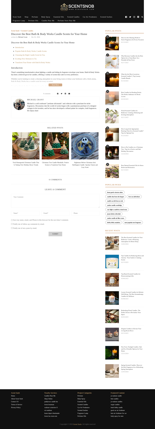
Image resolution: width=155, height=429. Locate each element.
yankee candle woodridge (114, 205)
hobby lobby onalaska (113, 222)
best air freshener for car (119, 413)
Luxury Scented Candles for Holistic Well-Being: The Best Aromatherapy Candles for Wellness (132, 294)
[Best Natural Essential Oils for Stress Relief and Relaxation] (112, 171)
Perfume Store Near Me (66, 21)
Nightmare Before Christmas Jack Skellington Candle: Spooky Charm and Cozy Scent (85, 165)
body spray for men (117, 416)
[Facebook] (126, 17)
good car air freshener (118, 410)
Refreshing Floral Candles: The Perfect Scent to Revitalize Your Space (131, 312)
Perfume (35, 17)
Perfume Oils (33, 21)
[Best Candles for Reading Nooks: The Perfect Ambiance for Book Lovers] (112, 98)
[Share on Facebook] (57, 94)
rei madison (48, 410)
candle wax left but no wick (115, 201)
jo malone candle (116, 396)
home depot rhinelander (52, 413)
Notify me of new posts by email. (25, 228)
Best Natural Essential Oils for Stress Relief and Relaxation (132, 166)
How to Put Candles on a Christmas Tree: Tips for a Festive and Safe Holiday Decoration (132, 149)
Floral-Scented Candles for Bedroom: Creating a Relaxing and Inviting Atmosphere (132, 113)
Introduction (19, 47)
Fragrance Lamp (19, 21)
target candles (115, 404)
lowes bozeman (49, 404)
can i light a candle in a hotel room (117, 209)
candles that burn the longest (115, 197)
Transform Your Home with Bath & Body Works (32, 62)
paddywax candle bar (51, 401)
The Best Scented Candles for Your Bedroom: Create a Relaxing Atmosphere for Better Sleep (132, 239)
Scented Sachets (106, 17)
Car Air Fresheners (90, 17)
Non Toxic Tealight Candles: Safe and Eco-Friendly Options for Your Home (131, 349)
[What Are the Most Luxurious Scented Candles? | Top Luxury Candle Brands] (112, 80)
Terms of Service (16, 404)
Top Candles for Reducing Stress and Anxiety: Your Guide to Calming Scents (132, 258)
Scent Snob (17, 17)
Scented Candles (73, 17)
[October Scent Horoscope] (25, 145)
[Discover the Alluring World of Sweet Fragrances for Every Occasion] (112, 43)
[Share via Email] (68, 94)
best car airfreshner (134, 197)
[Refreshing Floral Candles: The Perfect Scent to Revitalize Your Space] (112, 316)
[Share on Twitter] (61, 94)
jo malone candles (116, 401)
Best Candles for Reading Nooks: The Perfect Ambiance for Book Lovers (131, 94)
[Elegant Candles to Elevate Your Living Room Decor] (112, 334)
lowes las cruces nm (50, 416)
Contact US (14, 401)
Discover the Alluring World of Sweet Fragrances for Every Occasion (132, 39)
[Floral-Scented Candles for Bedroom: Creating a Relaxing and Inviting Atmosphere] (112, 116)
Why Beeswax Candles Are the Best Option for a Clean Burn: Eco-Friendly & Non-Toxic (132, 58)
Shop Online (48, 399)
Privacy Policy (16, 407)
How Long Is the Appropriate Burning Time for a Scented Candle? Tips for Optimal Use (132, 131)
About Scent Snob (17, 399)
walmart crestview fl (51, 407)
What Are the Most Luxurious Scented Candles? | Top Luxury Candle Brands (130, 76)
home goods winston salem (115, 192)
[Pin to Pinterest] (65, 94)
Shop (26, 17)
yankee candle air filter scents (115, 218)
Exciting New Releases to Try (26, 59)
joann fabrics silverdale (114, 214)
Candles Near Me (48, 21)
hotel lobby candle (117, 407)
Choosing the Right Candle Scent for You (30, 55)
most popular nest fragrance (133, 222)
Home (13, 396)
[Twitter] (130, 17)
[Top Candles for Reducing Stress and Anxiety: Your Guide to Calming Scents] (112, 261)
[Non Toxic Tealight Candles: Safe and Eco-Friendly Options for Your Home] (112, 353)
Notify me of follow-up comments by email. (28, 224)
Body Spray (45, 17)
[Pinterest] (138, 17)
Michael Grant (22, 37)
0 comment (46, 94)
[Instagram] (134, 17)
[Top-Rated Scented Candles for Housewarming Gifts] (112, 280)
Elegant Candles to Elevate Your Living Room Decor (131, 330)
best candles (114, 399)
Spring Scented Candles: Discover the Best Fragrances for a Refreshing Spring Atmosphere (132, 367)
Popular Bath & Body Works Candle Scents (31, 51)
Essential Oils (59, 17)
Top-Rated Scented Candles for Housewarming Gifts (130, 275)
